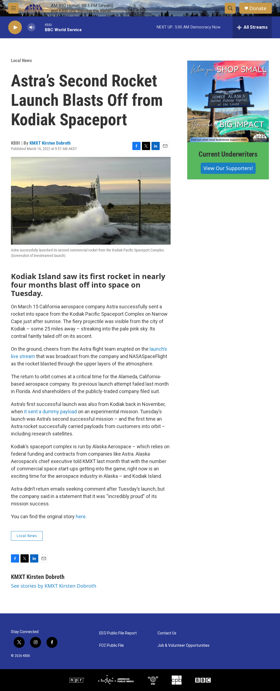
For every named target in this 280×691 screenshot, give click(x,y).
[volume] (31, 27)
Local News (21, 60)
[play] (15, 27)
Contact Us (167, 633)
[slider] (40, 27)
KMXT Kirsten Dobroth (50, 143)
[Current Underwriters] (228, 101)
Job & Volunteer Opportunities (183, 645)
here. (81, 516)
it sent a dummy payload (50, 411)
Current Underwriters (228, 154)
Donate (257, 8)
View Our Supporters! (228, 168)
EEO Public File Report (118, 633)
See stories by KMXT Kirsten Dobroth (53, 585)
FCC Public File (111, 645)
